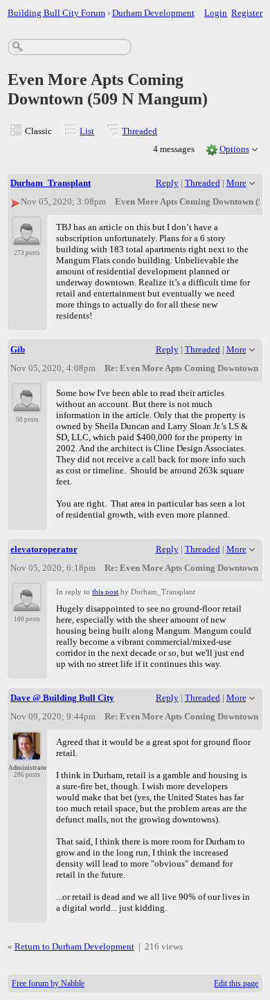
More (236, 183)
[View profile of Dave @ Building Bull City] (27, 752)
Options (234, 149)
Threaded (139, 131)
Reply (167, 183)
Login (215, 13)
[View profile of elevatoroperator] (27, 604)
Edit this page (236, 983)
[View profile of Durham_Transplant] (27, 238)
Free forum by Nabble (48, 983)
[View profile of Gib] (27, 404)
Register (246, 13)
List (87, 131)
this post (105, 591)
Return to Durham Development (74, 946)
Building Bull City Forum (56, 13)
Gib (17, 349)
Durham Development (153, 13)
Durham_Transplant (50, 183)
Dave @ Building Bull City (62, 697)
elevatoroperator (44, 549)
